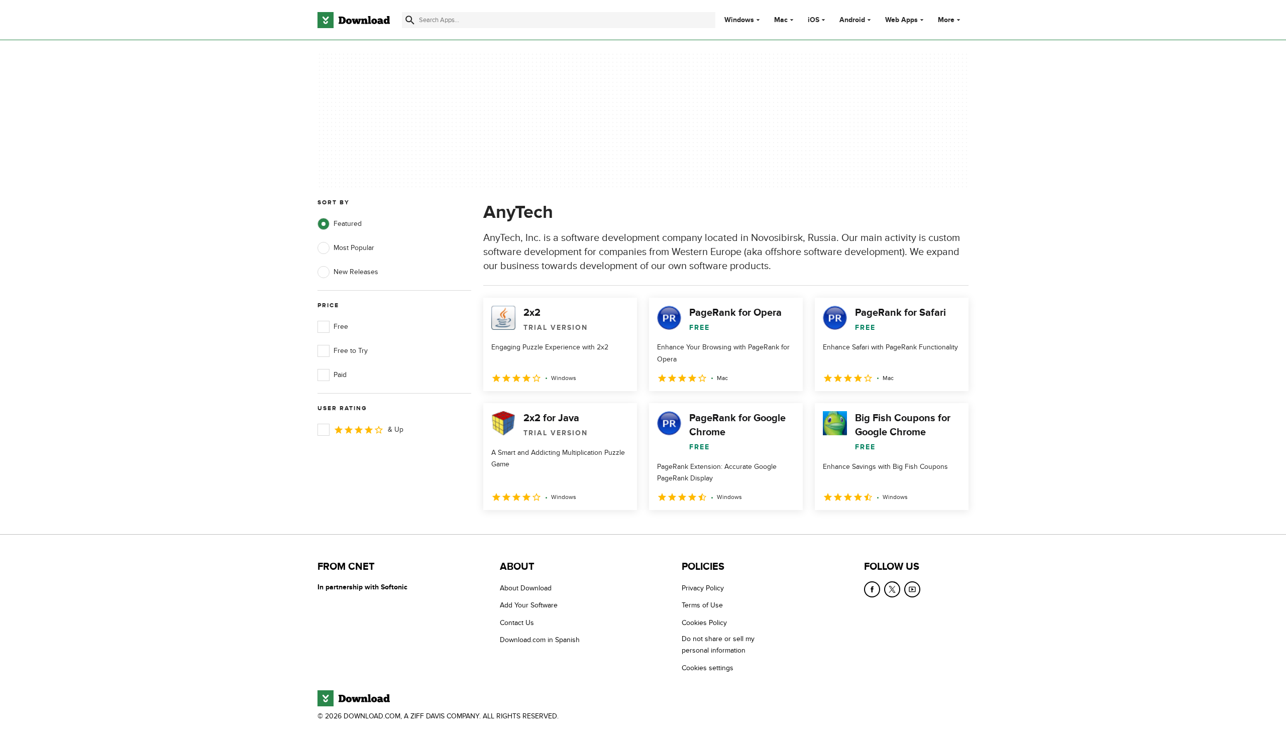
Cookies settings (707, 668)
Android (852, 20)
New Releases (356, 272)
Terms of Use (702, 605)
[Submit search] (410, 20)
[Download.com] (353, 20)
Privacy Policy (703, 588)
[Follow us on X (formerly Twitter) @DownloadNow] (892, 589)
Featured (348, 223)
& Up (395, 429)
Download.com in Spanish (540, 640)
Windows (739, 20)
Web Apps (901, 20)
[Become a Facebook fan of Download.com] (872, 589)
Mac (781, 20)
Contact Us (517, 622)
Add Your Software (529, 605)
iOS (813, 20)
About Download (526, 588)
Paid (340, 374)
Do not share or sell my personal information (718, 645)
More (946, 20)
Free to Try (351, 350)
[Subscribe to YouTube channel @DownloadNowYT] (912, 589)
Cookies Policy (704, 622)
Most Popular (354, 247)
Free (341, 326)
